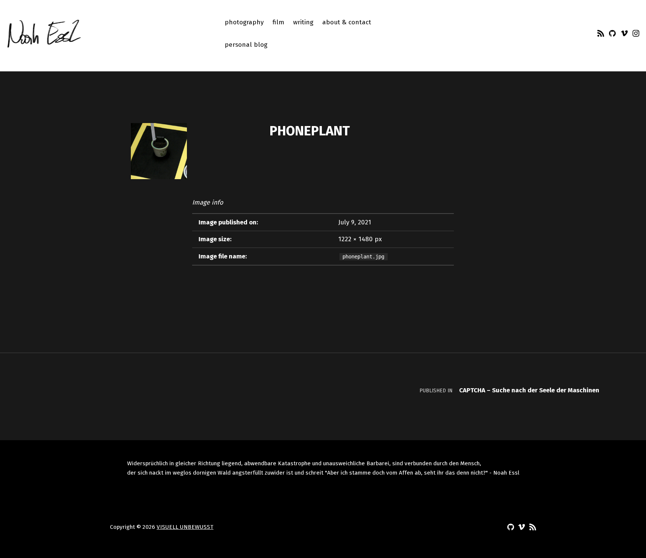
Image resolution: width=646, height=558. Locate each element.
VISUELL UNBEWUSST (185, 527)
